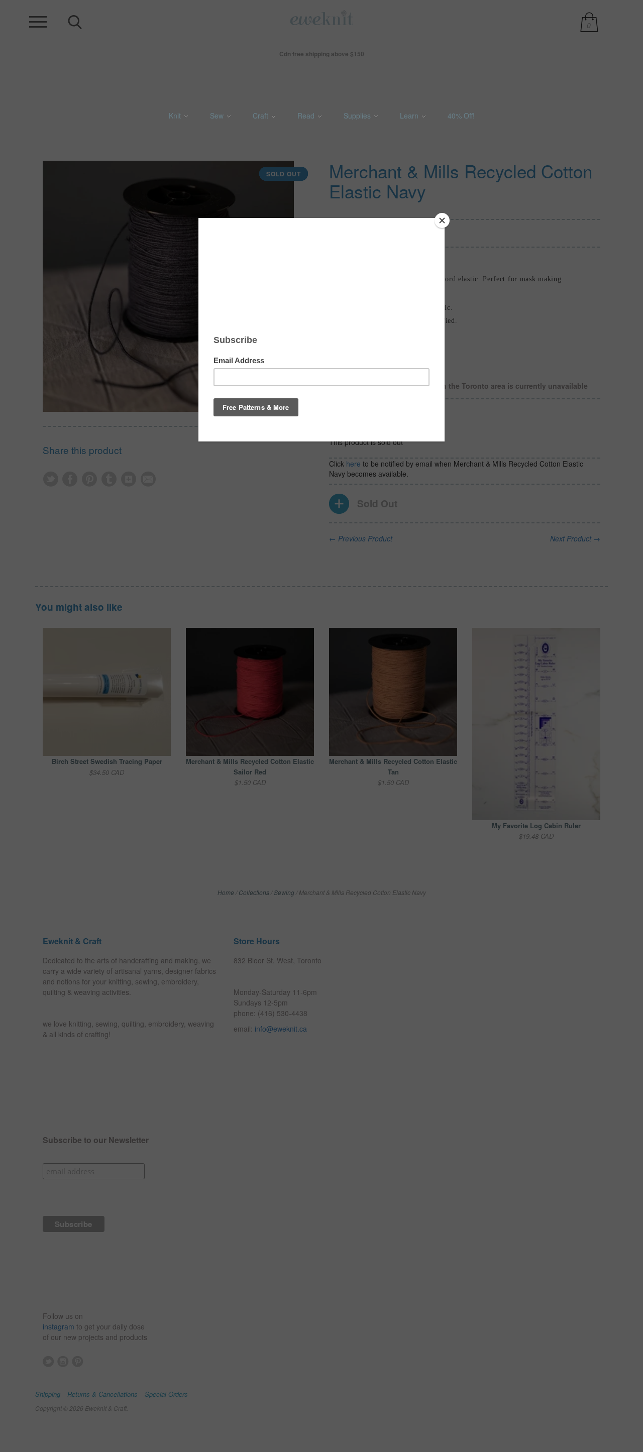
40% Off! (461, 115)
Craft (261, 115)
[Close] (442, 220)
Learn (410, 115)
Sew (218, 115)
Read (306, 115)
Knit (176, 115)
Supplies (358, 115)
